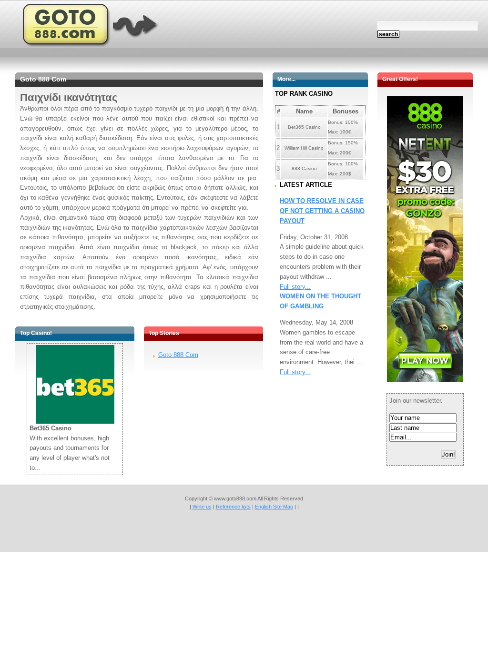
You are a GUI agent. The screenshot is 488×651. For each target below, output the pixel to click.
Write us (202, 506)
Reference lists (233, 506)
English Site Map (274, 506)
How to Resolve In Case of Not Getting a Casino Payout (322, 210)
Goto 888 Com (178, 354)
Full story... (295, 286)
